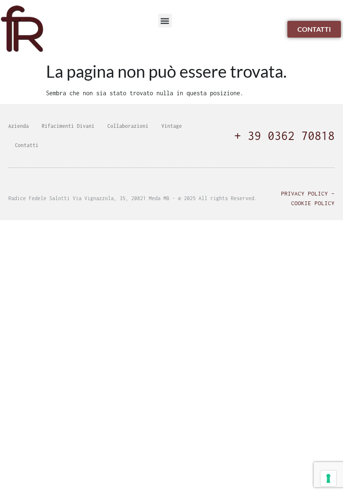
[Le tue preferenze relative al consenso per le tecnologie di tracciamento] (328, 478)
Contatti (26, 145)
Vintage (171, 126)
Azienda (18, 126)
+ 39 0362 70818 (284, 135)
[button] (165, 21)
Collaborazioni (128, 126)
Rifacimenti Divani (68, 126)
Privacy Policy (304, 193)
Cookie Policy (313, 203)
